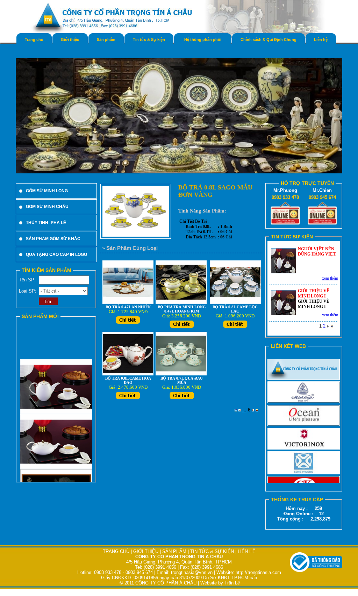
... (244, 409)
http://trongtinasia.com (258, 572)
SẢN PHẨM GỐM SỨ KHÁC (53, 238)
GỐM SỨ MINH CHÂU (47, 206)
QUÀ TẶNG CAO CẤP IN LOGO (56, 254)
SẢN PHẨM (174, 551)
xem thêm (330, 278)
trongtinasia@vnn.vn (192, 572)
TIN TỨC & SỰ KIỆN (212, 551)
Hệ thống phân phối (202, 39)
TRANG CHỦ (117, 551)
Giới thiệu (70, 39)
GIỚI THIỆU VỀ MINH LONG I (313, 293)
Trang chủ (34, 39)
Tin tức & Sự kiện (149, 39)
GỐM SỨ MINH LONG (47, 190)
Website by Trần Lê (220, 583)
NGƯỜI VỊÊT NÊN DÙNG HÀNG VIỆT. (317, 251)
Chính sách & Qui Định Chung (268, 39)
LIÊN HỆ (247, 551)
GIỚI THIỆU (145, 551)
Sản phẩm (106, 39)
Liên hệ (321, 39)
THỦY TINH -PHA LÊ (46, 222)
